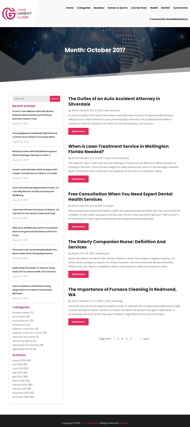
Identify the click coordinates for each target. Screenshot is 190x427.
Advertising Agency (22, 340)
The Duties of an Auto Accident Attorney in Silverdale (114, 101)
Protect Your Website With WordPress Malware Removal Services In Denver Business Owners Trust (33, 115)
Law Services (139, 8)
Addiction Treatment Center (27, 332)
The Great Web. (91, 423)
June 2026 (17, 368)
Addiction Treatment (23, 328)
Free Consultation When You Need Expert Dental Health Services (120, 196)
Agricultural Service (22, 349)
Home (69, 8)
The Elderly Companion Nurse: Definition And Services (117, 244)
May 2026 (17, 372)
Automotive (180, 8)
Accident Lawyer (21, 312)
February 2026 (19, 384)
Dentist (165, 8)
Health (154, 8)
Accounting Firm (21, 320)
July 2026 (17, 364)
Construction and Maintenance (169, 19)
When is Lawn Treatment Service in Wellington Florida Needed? (118, 149)
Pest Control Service (117, 158)
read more (78, 131)
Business (99, 8)
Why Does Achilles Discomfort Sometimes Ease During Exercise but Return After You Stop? (35, 231)
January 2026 (19, 388)
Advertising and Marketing (25, 345)
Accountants (19, 316)
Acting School (19, 324)
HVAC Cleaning (113, 301)
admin (75, 253)
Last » (146, 338)
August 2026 (18, 360)
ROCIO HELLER (80, 110)
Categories (84, 8)
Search (55, 98)
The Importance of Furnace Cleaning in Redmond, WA (122, 292)
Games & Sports (118, 8)
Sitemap (123, 423)
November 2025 (20, 396)
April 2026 (17, 376)
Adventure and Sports (23, 336)
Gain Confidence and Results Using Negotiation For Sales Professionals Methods (32, 290)
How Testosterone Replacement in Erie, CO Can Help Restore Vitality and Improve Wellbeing (35, 191)
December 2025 (20, 392)
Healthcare (102, 253)
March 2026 (18, 380)
